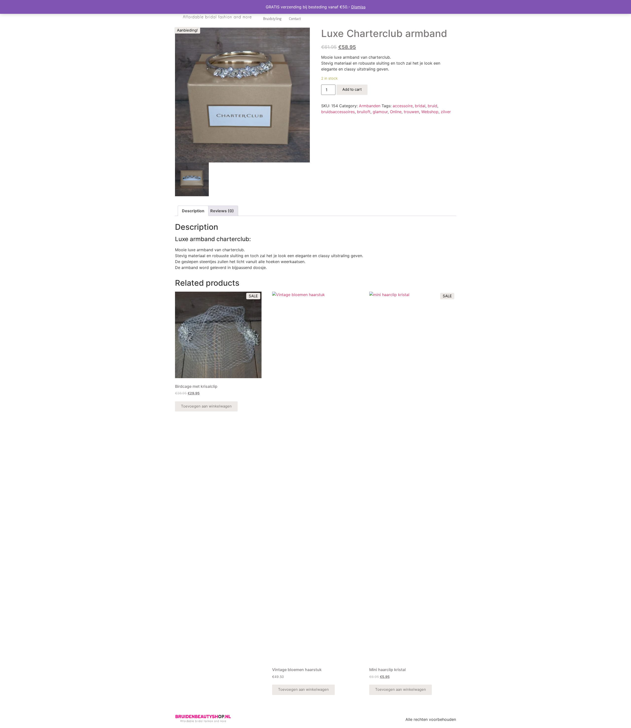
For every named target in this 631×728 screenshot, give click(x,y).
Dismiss (358, 6)
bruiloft (363, 111)
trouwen (411, 111)
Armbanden (369, 105)
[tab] (193, 211)
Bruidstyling (272, 19)
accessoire (403, 105)
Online (396, 111)
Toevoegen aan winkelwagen (206, 406)
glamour (380, 111)
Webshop (429, 111)
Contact (295, 19)
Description (193, 210)
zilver (446, 111)
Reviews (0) (222, 210)
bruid (432, 105)
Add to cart (352, 89)
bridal (420, 105)
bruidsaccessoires (338, 111)
